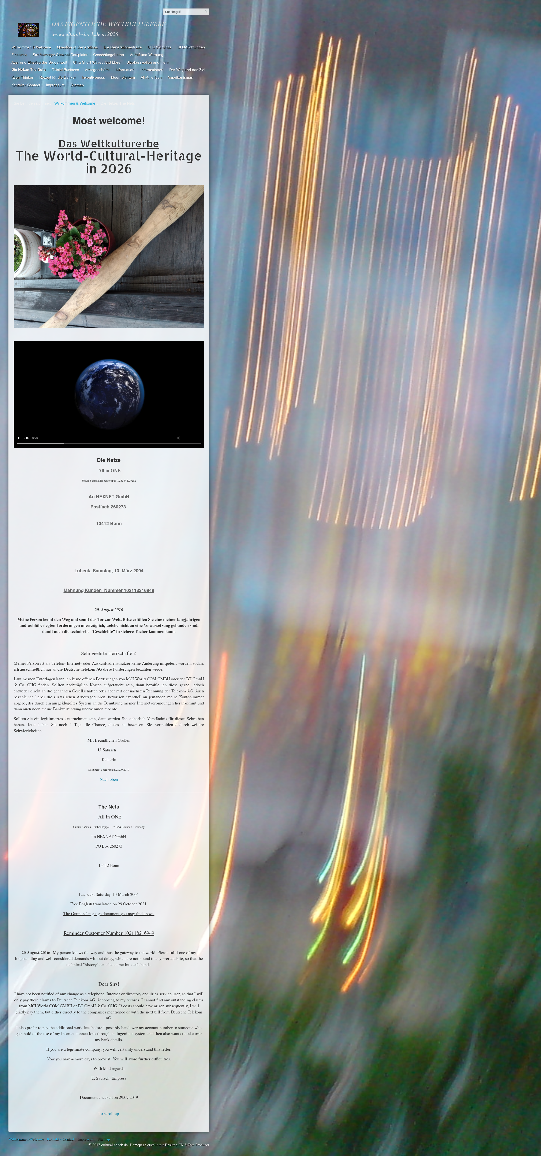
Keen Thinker (22, 77)
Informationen (151, 69)
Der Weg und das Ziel (187, 69)
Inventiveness (93, 77)
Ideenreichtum (123, 77)
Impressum (55, 84)
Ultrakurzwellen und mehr (147, 62)
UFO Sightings (160, 46)
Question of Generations (77, 46)
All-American (151, 77)
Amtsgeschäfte (97, 69)
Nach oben (109, 779)
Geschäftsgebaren (108, 54)
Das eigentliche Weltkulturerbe (108, 23)
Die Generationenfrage (123, 46)
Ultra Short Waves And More (96, 62)
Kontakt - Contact (25, 84)
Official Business (65, 69)
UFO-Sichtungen (191, 46)
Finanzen (19, 54)
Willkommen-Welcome (26, 1138)
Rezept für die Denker (57, 77)
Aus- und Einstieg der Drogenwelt (39, 62)
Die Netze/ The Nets (28, 69)
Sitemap (77, 84)
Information (125, 69)
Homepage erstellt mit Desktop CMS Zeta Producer (169, 1144)
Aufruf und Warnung (146, 54)
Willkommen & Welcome (31, 46)
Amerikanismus (180, 77)
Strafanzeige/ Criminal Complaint (60, 54)
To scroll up (109, 1113)
